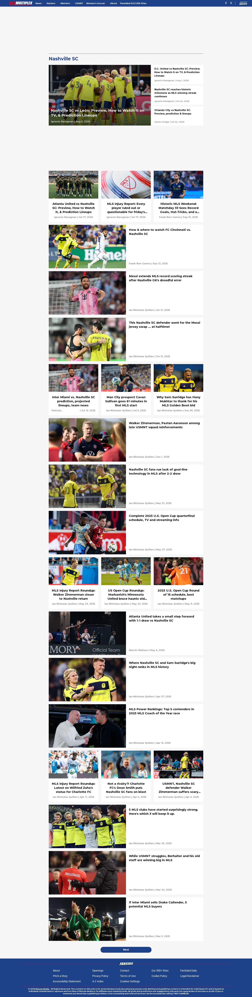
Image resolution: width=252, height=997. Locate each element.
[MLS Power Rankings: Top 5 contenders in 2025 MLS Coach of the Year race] (126, 726)
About (56, 970)
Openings (97, 970)
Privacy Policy (100, 975)
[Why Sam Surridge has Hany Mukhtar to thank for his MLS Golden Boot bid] (178, 389)
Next (126, 949)
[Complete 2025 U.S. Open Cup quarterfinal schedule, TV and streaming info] (126, 532)
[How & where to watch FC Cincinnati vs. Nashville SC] (126, 246)
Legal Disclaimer (189, 975)
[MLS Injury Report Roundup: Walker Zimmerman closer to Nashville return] (73, 582)
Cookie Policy (159, 975)
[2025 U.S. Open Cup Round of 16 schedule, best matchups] (178, 582)
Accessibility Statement (67, 981)
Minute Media (42, 989)
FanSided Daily (188, 970)
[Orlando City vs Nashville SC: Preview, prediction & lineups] (177, 115)
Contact (124, 970)
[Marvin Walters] (138, 650)
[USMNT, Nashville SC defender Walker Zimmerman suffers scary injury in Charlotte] (178, 776)
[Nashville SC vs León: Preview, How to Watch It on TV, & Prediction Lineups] (100, 95)
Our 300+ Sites (160, 970)
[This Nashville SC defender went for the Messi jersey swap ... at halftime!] (126, 339)
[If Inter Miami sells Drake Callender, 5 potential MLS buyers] (126, 919)
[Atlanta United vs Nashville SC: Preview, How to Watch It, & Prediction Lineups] (73, 196)
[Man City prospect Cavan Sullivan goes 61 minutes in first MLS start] (126, 389)
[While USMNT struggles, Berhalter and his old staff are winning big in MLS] (126, 873)
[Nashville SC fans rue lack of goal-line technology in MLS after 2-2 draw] (126, 486)
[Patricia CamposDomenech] (65, 410)
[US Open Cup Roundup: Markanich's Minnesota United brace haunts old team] (126, 582)
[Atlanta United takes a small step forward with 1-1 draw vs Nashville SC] (126, 633)
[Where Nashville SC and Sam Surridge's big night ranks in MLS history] (126, 679)
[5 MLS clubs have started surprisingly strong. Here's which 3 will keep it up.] (126, 826)
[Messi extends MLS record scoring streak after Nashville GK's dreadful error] (126, 293)
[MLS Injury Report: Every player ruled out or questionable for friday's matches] (126, 196)
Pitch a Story (60, 975)
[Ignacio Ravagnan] (62, 121)
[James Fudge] (161, 121)
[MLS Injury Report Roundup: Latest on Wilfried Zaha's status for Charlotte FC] (73, 776)
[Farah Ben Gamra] (170, 217)
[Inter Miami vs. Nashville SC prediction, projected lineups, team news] (73, 389)
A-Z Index (97, 981)
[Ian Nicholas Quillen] (141, 310)
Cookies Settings (130, 981)
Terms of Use (128, 975)
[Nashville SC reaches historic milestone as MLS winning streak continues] (177, 95)
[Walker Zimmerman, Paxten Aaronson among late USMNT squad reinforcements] (126, 440)
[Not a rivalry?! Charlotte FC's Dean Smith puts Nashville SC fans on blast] (126, 776)
